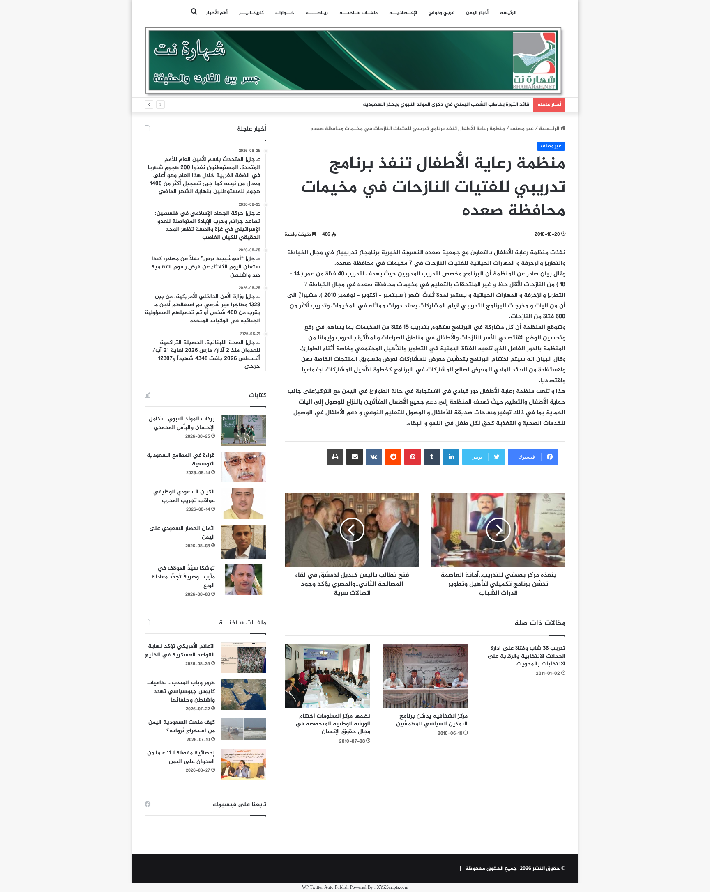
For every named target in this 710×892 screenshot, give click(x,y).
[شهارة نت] (355, 62)
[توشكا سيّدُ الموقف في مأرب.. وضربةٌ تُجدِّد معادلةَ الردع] (243, 579)
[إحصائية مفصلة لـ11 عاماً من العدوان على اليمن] (243, 764)
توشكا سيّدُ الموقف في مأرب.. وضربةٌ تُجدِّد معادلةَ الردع (183, 577)
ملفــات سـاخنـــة (358, 13)
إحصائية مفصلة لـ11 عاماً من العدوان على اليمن (181, 757)
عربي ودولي (441, 13)
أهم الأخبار (217, 13)
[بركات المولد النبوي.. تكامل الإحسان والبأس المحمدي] (243, 430)
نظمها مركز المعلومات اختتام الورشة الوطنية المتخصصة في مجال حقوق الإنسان (332, 723)
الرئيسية (549, 128)
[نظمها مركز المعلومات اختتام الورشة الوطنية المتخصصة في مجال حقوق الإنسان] (327, 676)
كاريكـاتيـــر (251, 13)
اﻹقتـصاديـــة (403, 13)
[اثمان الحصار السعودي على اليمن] (243, 542)
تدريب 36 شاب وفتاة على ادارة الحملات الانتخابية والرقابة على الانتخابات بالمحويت (526, 656)
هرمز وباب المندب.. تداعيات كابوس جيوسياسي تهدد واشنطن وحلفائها (181, 691)
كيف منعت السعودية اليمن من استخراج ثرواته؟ (181, 727)
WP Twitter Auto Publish (325, 888)
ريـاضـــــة (317, 13)
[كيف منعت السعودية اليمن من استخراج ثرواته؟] (243, 728)
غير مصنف (522, 128)
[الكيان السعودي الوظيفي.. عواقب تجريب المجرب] (243, 503)
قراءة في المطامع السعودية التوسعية (181, 460)
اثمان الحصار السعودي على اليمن (182, 533)
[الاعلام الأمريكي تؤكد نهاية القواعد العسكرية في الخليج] (243, 657)
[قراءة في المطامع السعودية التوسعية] (243, 467)
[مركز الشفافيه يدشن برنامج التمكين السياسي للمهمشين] (425, 676)
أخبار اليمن (477, 13)
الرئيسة (508, 13)
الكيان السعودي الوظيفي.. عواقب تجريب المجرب (182, 496)
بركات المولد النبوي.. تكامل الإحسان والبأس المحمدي (182, 423)
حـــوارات (284, 13)
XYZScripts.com (392, 888)
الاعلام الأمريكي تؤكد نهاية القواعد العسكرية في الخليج (180, 651)
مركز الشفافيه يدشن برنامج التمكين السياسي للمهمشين (432, 720)
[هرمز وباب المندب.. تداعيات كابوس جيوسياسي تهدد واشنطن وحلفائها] (243, 694)
